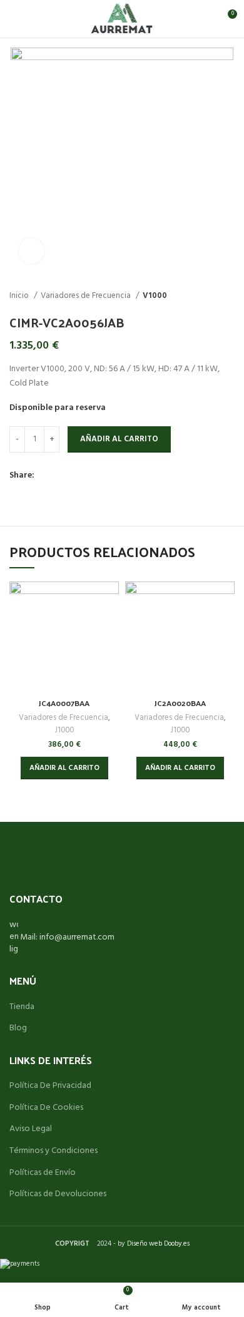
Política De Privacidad (50, 1086)
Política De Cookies (46, 1108)
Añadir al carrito (119, 439)
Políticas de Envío (42, 1173)
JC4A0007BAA (64, 702)
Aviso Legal (30, 1129)
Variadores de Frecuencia (87, 295)
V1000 (155, 295)
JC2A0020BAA (180, 702)
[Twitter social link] (59, 476)
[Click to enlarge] (31, 251)
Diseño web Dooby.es (158, 1243)
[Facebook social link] (45, 476)
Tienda (21, 1007)
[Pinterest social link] (73, 476)
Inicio (20, 295)
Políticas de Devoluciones (57, 1194)
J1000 (64, 730)
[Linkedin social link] (88, 476)
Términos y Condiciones (53, 1151)
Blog (18, 1028)
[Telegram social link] (102, 476)
